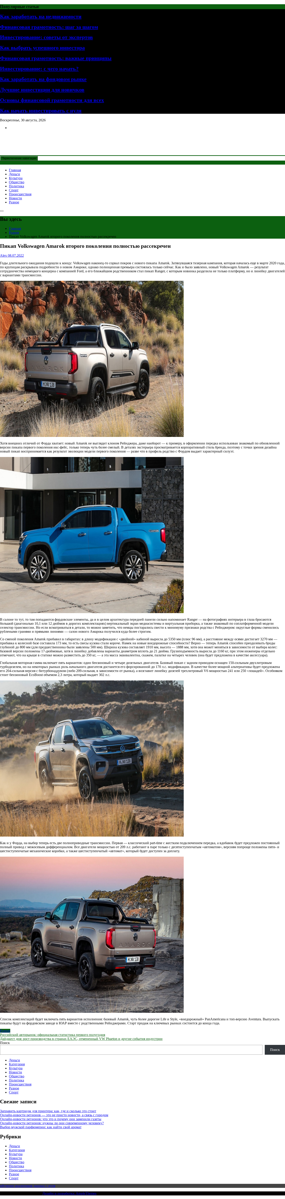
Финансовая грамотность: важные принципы (56, 58)
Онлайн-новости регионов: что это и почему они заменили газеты (50, 1119)
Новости (15, 198)
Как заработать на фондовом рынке (43, 79)
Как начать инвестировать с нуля (40, 111)
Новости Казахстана (32, 138)
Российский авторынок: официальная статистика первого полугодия (52, 1035)
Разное (14, 202)
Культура (15, 178)
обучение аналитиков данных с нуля (27, 1186)
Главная (15, 170)
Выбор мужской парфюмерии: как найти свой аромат (40, 1127)
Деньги (14, 174)
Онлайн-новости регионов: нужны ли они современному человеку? (52, 1123)
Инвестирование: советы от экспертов (46, 37)
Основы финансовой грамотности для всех (52, 100)
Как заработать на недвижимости (40, 16)
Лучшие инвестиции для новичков (42, 90)
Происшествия (20, 194)
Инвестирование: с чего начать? (39, 69)
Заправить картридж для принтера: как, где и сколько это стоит (48, 1111)
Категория (17, 1064)
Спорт (13, 190)
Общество (16, 182)
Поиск (5, 1043)
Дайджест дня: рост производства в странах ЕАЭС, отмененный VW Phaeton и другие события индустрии (81, 1039)
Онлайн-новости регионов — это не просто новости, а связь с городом (54, 1115)
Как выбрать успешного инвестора (42, 48)
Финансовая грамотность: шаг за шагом (49, 27)
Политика (16, 186)
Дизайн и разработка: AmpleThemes (69, 1193)
